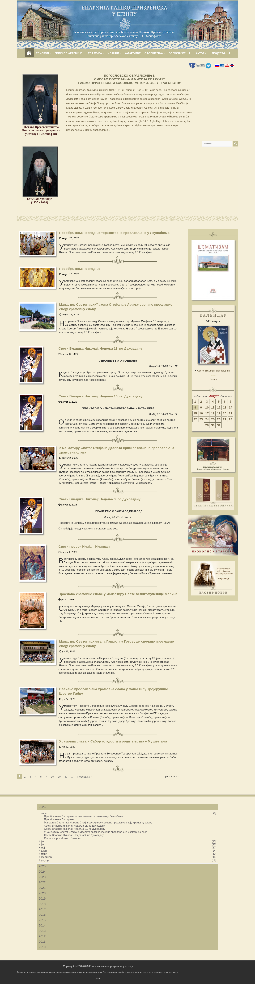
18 (213, 413)
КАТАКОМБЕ (133, 53)
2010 (42, 947)
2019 (42, 898)
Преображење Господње (79, 269)
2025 (42, 866)
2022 (42, 882)
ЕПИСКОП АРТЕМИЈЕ (68, 53)
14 (230, 407)
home (29, 53)
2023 (42, 877)
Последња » (84, 776)
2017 (42, 909)
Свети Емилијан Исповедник (213, 370)
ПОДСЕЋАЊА (221, 53)
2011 (42, 941)
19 (218, 413)
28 (230, 419)
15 (195, 413)
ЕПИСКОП (42, 53)
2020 (42, 893)
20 (59, 776)
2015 (42, 920)
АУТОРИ (201, 53)
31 (218, 425)
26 (218, 419)
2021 (42, 887)
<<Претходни (200, 396)
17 (207, 413)
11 (212, 407)
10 (52, 776)
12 (218, 407)
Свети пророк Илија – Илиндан (84, 546)
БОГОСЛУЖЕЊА (179, 53)
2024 (42, 871)
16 (201, 413)
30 (66, 776)
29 (207, 425)
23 (201, 419)
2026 (42, 807)
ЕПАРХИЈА (95, 53)
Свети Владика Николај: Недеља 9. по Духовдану (99, 499)
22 (195, 419)
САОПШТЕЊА (153, 53)
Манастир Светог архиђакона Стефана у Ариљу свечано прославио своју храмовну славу (98, 822)
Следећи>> (226, 396)
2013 (42, 931)
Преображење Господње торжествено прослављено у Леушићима (114, 233)
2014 (42, 925)
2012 (42, 936)
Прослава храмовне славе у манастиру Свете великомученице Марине (117, 594)
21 (230, 413)
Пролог (213, 379)
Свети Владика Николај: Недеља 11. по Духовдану (100, 348)
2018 (42, 904)
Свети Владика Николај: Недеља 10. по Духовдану (100, 396)
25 (213, 419)
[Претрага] (235, 143)
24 (207, 419)
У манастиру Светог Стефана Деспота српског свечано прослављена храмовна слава (95, 831)
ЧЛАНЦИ (113, 53)
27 (224, 419)
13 (224, 407)
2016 (42, 914)
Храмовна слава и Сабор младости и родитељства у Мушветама (113, 741)
